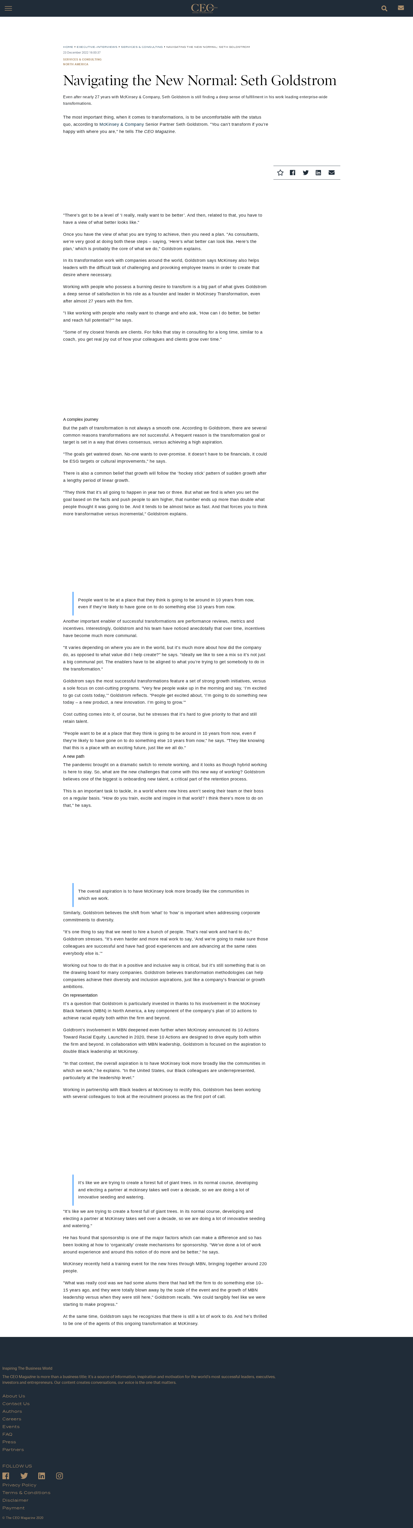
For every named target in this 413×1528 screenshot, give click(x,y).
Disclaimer (15, 1500)
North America (75, 64)
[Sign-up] (333, 173)
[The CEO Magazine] (139, 1356)
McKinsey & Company (121, 124)
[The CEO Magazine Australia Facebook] (11, 1476)
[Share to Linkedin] (320, 173)
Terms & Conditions (26, 1493)
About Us (13, 1396)
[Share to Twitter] (307, 173)
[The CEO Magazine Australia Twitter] (29, 1476)
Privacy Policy (19, 1485)
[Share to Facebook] (294, 173)
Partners (13, 1450)
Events (11, 1427)
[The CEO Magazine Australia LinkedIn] (47, 1476)
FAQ (7, 1434)
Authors (12, 1411)
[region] (101, 33)
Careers (12, 1419)
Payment (13, 1508)
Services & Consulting (82, 59)
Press (9, 1442)
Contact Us (16, 1404)
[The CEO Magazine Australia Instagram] (65, 1476)
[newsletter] (401, 9)
